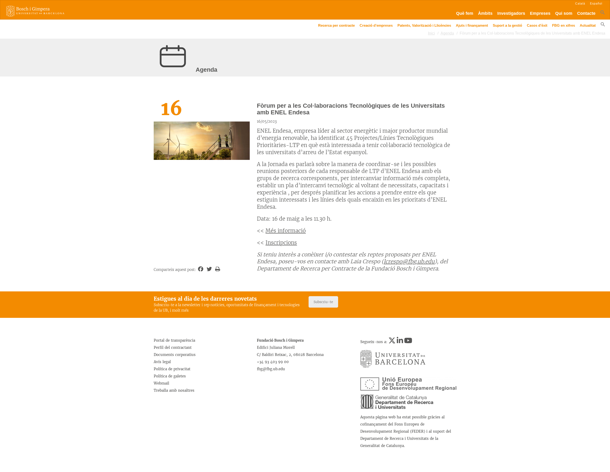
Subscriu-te (323, 302)
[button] (602, 13)
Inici (431, 33)
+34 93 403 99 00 (273, 362)
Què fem (464, 13)
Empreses (540, 13)
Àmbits (485, 13)
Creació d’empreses (376, 25)
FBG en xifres (563, 25)
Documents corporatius (175, 354)
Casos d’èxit (537, 25)
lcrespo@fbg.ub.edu (409, 261)
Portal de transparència (174, 340)
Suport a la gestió (507, 25)
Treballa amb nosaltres (174, 390)
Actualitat (588, 25)
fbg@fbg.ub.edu (271, 369)
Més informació (285, 230)
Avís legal (162, 362)
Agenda (447, 33)
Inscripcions (281, 242)
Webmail (161, 383)
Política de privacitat (172, 369)
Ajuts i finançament (472, 25)
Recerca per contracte (336, 25)
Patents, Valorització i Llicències (424, 25)
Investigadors (511, 13)
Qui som (563, 13)
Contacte (586, 13)
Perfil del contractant (173, 347)
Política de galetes (170, 376)
